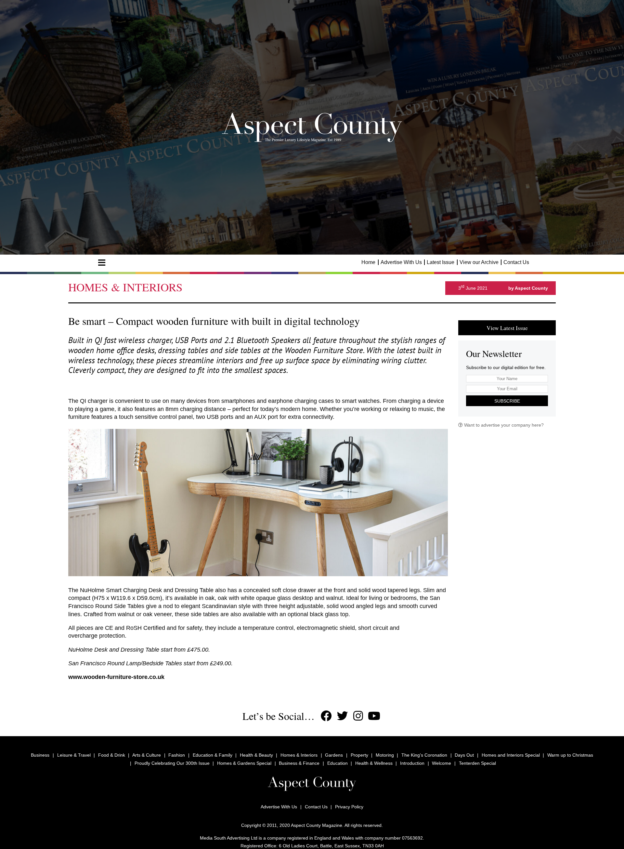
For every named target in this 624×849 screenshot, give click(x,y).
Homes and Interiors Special (511, 755)
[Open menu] (102, 262)
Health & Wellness (374, 763)
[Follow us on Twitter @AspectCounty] (342, 716)
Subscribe (507, 401)
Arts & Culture (146, 755)
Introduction (412, 763)
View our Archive (479, 262)
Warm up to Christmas (570, 755)
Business (40, 755)
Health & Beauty (256, 755)
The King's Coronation (424, 755)
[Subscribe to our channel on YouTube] (374, 716)
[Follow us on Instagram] (358, 716)
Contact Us (516, 262)
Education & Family (212, 755)
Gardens (334, 755)
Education (337, 763)
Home (368, 262)
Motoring (385, 755)
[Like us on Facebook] (326, 716)
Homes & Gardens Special (244, 763)
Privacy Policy (349, 806)
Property (359, 755)
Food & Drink (111, 755)
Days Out (464, 755)
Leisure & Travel (74, 755)
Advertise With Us (401, 262)
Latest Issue (440, 262)
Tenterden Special (477, 763)
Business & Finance (299, 763)
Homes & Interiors (299, 755)
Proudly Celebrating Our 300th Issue (172, 763)
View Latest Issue (507, 328)
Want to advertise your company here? (503, 425)
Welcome (441, 763)
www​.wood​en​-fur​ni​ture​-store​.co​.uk (116, 677)
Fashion (176, 755)
